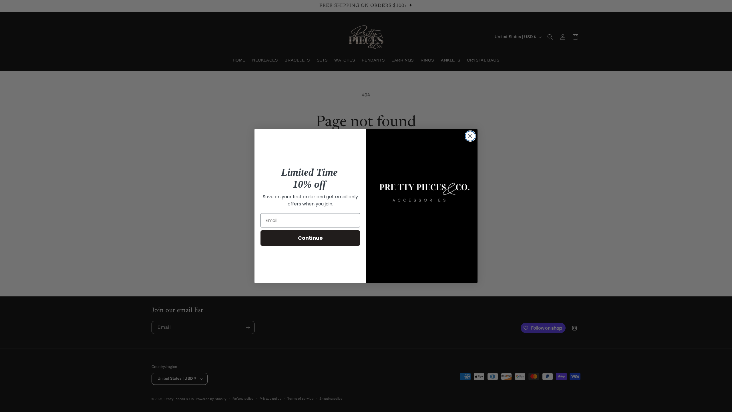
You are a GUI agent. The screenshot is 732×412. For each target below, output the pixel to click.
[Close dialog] (470, 136)
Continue (310, 237)
